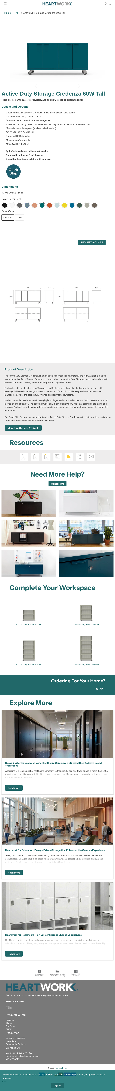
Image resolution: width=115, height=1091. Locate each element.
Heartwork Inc (61, 1068)
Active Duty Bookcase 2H (28, 624)
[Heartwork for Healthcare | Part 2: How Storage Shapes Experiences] (57, 906)
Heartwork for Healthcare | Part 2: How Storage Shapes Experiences (43, 934)
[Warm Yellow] (64, 205)
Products (10, 1020)
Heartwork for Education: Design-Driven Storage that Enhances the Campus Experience (55, 850)
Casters (7, 217)
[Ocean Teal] (42, 205)
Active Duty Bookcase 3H (86, 624)
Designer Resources (15, 1038)
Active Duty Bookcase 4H (28, 664)
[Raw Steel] (94, 205)
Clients (9, 1023)
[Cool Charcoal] (19, 205)
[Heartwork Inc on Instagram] (7, 1008)
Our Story (10, 1026)
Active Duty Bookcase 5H (86, 664)
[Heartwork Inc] (57, 3)
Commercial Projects (15, 1044)
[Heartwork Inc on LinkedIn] (10, 1008)
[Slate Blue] (27, 205)
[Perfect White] (12, 205)
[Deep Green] (79, 205)
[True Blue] (72, 205)
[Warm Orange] (49, 205)
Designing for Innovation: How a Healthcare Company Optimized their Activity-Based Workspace (53, 764)
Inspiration (11, 1041)
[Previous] (37, 86)
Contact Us (57, 483)
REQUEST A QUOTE (92, 242)
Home (7, 13)
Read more (14, 787)
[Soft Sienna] (34, 205)
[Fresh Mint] (57, 205)
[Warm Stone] (87, 205)
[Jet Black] (4, 205)
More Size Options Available (23, 427)
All (17, 13)
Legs (19, 217)
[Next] (77, 86)
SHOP (99, 689)
